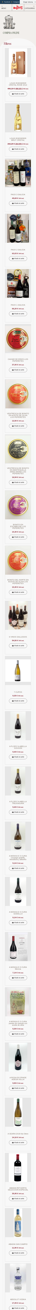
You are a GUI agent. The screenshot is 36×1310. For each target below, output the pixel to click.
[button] (18, 94)
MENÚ (3, 8)
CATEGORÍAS (30, 8)
